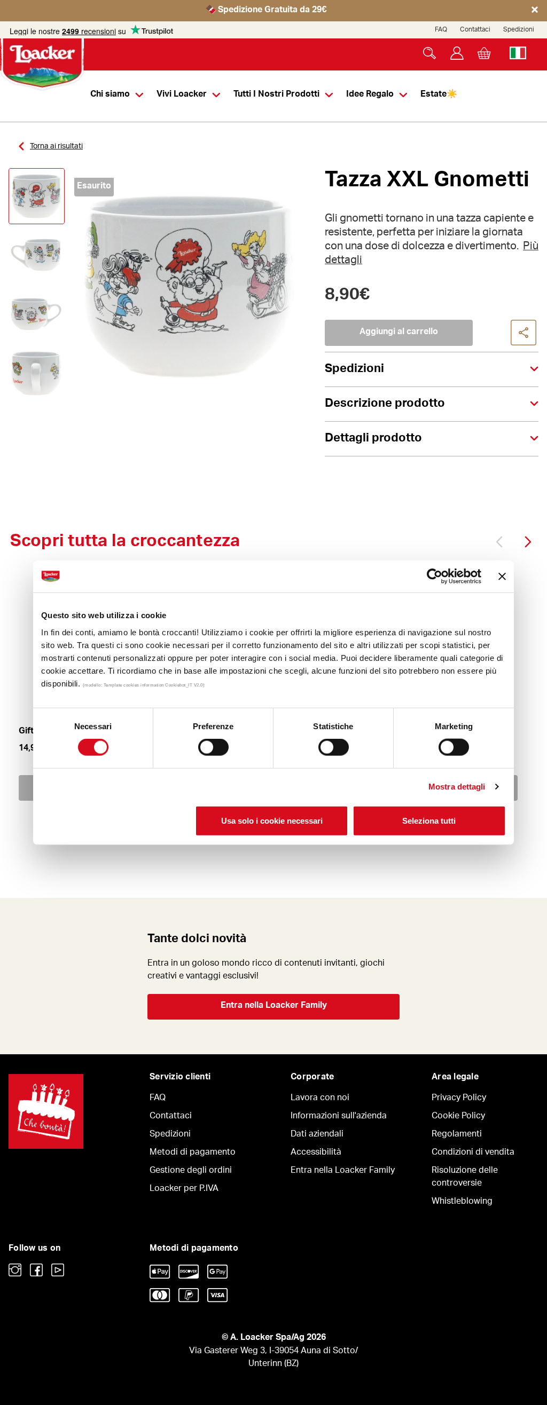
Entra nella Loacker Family (274, 1006)
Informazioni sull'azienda (339, 1116)
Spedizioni (518, 30)
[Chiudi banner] (502, 576)
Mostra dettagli (457, 786)
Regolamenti (457, 1135)
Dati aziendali (317, 1135)
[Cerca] (429, 53)
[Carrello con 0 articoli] (484, 53)
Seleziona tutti (429, 820)
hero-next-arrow (526, 541)
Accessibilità (316, 1153)
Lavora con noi (320, 1098)
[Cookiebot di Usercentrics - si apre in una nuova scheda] (434, 577)
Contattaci (475, 30)
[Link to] (15, 1270)
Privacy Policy (459, 1098)
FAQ (441, 30)
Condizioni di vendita (473, 1153)
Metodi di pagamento (193, 1153)
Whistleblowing (462, 1202)
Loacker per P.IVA (184, 1189)
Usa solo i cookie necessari (272, 820)
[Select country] (518, 53)
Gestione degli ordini (191, 1171)
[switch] (213, 747)
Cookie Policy (458, 1116)
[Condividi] (524, 333)
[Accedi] (457, 53)
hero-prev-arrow (500, 541)
